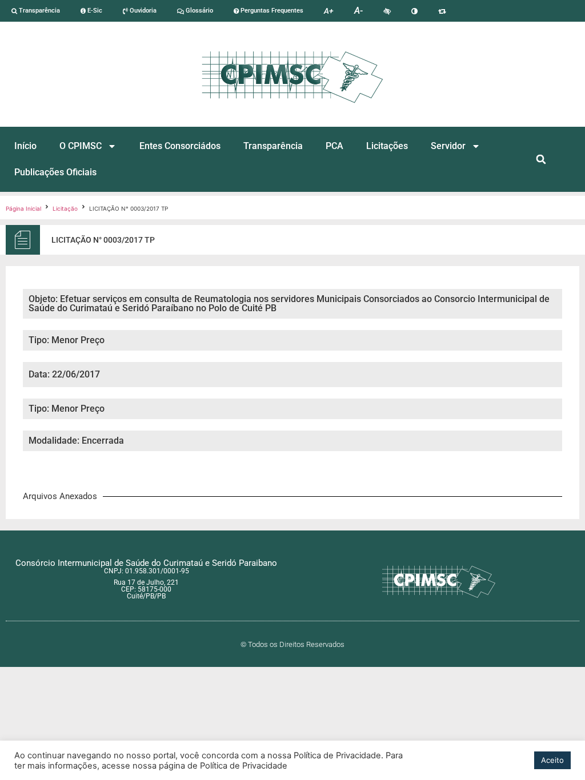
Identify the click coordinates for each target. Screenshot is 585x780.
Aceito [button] (552, 760)
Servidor (448, 145)
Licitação (65, 208)
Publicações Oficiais (55, 172)
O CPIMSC (80, 145)
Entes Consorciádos (180, 145)
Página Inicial (23, 208)
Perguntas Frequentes (271, 10)
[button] (541, 159)
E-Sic (94, 10)
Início (25, 145)
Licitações (387, 145)
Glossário (198, 10)
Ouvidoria (142, 10)
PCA (334, 145)
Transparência (38, 10)
